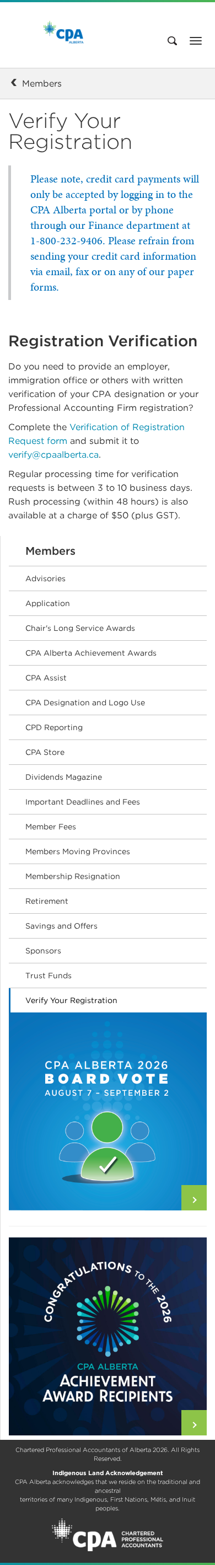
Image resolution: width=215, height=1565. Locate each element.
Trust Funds (48, 975)
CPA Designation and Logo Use (85, 702)
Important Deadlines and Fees (82, 801)
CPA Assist (46, 677)
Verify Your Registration (71, 1000)
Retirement (46, 901)
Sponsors (43, 950)
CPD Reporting (54, 727)
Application (47, 603)
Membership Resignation (72, 876)
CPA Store (44, 752)
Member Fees (50, 826)
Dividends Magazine (63, 777)
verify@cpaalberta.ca (53, 454)
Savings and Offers (61, 925)
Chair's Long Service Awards (80, 628)
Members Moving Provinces (77, 851)
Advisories (45, 578)
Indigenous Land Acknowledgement (107, 1473)
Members (42, 83)
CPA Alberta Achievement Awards (91, 652)
